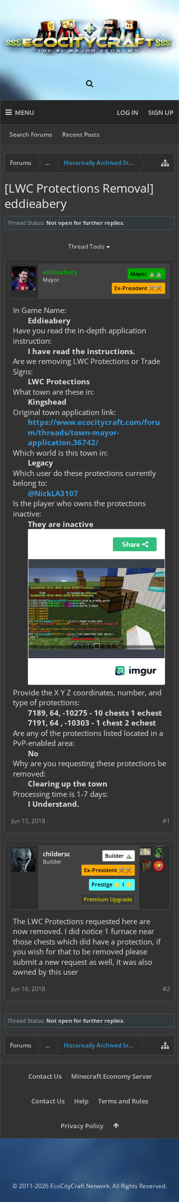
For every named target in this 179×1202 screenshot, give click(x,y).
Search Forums (30, 134)
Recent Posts (80, 134)
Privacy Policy (82, 1125)
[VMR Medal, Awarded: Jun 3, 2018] (159, 853)
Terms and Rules (123, 1101)
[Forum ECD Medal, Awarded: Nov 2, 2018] (145, 853)
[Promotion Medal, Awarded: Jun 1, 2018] (145, 867)
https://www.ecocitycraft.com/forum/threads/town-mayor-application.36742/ (94, 432)
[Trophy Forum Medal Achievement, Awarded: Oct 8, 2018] (159, 867)
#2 (166, 989)
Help (81, 1101)
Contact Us (45, 1076)
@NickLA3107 (53, 493)
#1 (166, 821)
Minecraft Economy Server (111, 1076)
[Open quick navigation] (165, 163)
